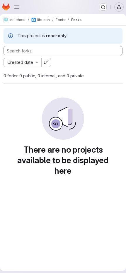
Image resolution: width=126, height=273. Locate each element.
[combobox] (22, 62)
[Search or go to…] (103, 7)
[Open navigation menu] (16, 7)
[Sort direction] (46, 62)
